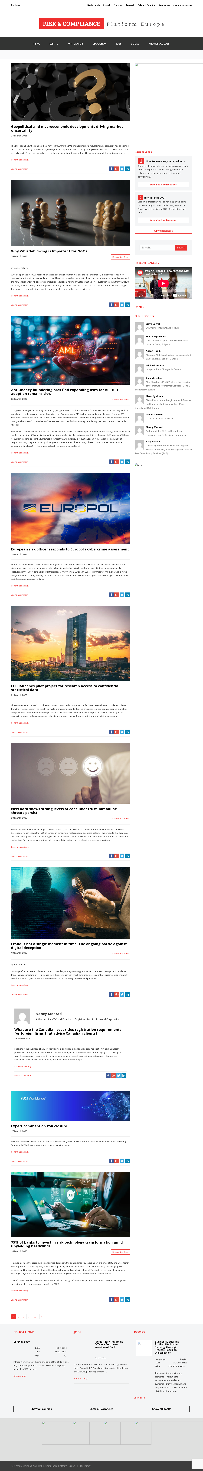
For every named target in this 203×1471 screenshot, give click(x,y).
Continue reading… (20, 159)
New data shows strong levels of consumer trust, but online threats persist (64, 810)
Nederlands (93, 4)
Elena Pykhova (154, 396)
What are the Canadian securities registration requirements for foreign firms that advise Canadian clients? (67, 1031)
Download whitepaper (163, 184)
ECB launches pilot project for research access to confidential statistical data (65, 687)
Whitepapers (75, 43)
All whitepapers (163, 230)
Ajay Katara (153, 441)
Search (181, 247)
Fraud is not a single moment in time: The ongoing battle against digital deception (69, 945)
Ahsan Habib (153, 350)
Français (118, 4)
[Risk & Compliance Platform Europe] (101, 23)
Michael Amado (155, 365)
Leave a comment (19, 168)
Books (135, 43)
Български (164, 4)
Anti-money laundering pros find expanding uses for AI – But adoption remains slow (64, 391)
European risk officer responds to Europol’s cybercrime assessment (70, 549)
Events (53, 43)
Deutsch (129, 4)
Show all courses (41, 1409)
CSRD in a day (21, 1341)
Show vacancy (81, 1378)
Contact (15, 4)
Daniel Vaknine (154, 414)
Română (151, 4)
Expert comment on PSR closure (39, 1126)
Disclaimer (85, 1465)
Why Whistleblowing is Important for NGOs (49, 251)
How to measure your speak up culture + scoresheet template (167, 161)
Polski (141, 4)
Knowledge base (159, 43)
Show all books (161, 1409)
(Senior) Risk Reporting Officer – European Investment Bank (109, 1344)
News (36, 43)
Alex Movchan (154, 378)
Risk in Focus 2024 (155, 197)
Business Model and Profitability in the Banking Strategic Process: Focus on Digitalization (167, 1347)
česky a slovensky (182, 4)
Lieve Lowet (153, 323)
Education (100, 43)
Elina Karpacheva (156, 336)
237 (35, 1316)
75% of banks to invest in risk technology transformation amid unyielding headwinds (67, 1244)
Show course (19, 1375)
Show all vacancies (101, 1409)
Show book (139, 1397)
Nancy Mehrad (154, 427)
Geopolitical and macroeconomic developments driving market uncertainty (67, 128)
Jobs (118, 43)
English (107, 4)
